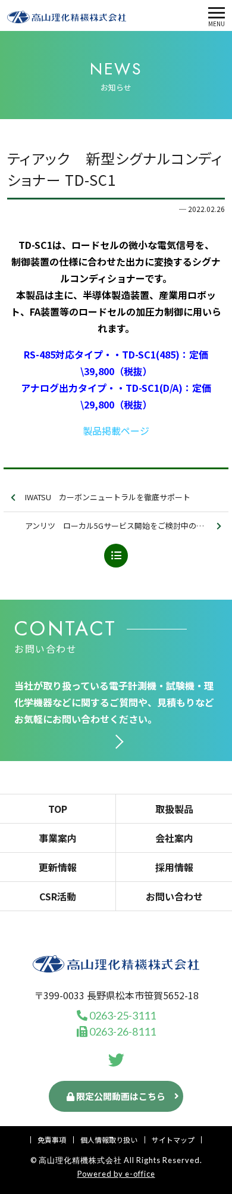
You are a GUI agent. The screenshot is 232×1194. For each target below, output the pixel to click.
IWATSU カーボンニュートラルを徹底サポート (107, 497)
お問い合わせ (174, 896)
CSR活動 (57, 896)
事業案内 (58, 838)
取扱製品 (174, 809)
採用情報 (174, 867)
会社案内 (174, 838)
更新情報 (58, 867)
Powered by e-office (116, 1174)
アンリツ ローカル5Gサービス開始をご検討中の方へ (118, 525)
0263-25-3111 (121, 1015)
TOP (57, 809)
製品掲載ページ (116, 430)
